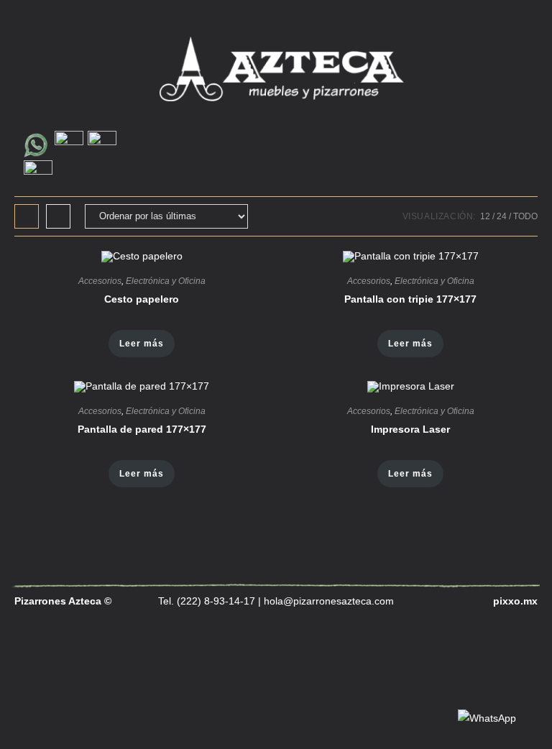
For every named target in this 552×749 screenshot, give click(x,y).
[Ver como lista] (58, 216)
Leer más (141, 344)
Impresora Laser (410, 429)
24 (502, 216)
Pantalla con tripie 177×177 (410, 299)
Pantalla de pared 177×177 (142, 429)
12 (485, 216)
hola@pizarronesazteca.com (329, 601)
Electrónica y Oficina (166, 281)
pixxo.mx (515, 601)
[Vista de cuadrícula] (26, 216)
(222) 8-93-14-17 (214, 601)
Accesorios (99, 281)
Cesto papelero (141, 299)
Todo (525, 216)
